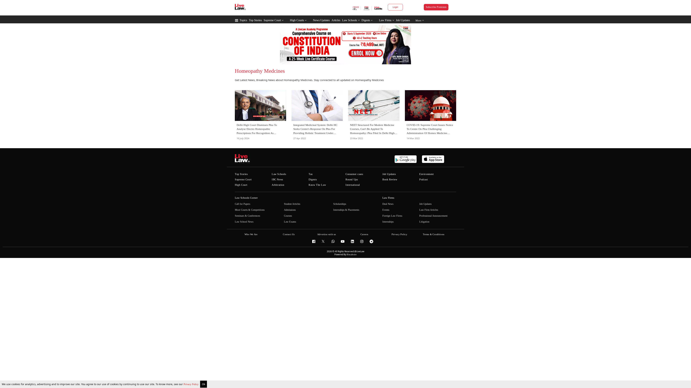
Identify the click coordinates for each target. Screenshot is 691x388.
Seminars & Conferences (247, 215)
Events (385, 210)
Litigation (424, 221)
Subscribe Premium (436, 7)
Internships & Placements (346, 210)
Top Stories (255, 20)
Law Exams (290, 221)
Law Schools (349, 20)
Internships (388, 221)
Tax (311, 174)
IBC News (277, 179)
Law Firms (385, 20)
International (353, 185)
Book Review (389, 179)
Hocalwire (351, 254)
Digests (366, 20)
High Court (241, 185)
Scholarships (339, 204)
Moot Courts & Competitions (250, 210)
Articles (335, 20)
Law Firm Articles (428, 210)
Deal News (387, 204)
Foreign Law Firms (392, 215)
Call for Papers (242, 204)
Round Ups (352, 179)
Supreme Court (272, 20)
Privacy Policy (191, 384)
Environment (426, 174)
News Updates (321, 20)
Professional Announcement (433, 215)
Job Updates (403, 20)
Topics (243, 20)
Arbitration (278, 185)
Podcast (423, 179)
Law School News (244, 221)
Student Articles (292, 204)
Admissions (290, 210)
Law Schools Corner (246, 197)
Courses (288, 215)
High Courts (297, 20)
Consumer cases (354, 174)
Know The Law (317, 185)
